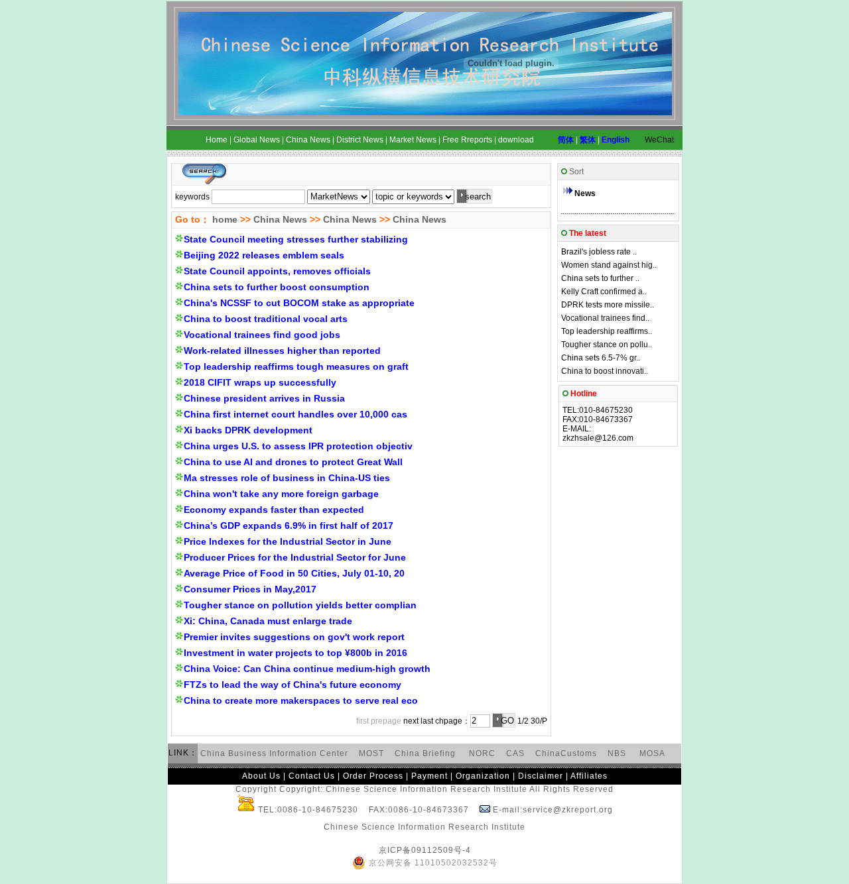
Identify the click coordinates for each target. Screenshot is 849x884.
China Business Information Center (274, 753)
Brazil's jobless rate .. (599, 251)
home (223, 219)
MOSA (652, 753)
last (427, 721)
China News (280, 219)
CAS (515, 753)
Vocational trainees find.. (605, 318)
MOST (371, 753)
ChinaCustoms (566, 753)
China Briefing (426, 753)
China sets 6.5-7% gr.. (600, 357)
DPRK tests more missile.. (607, 304)
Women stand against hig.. (609, 265)
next (411, 721)
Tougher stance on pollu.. (606, 344)
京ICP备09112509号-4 (425, 850)
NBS (617, 753)
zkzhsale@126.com (597, 438)
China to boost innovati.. (604, 371)
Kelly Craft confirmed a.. (604, 291)
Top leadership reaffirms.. (606, 331)
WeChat (659, 139)
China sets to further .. (600, 278)
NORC (482, 753)
